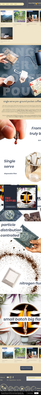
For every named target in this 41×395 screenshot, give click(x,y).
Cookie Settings (30, 393)
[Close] (39, 393)
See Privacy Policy (21, 393)
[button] (35, 186)
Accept (36, 393)
